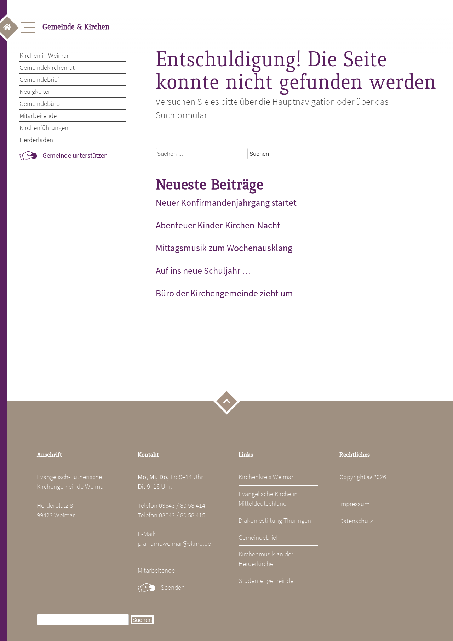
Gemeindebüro (39, 103)
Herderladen (36, 139)
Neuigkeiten (35, 91)
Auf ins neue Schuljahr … (203, 270)
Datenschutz (356, 520)
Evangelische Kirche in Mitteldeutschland (268, 498)
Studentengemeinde (266, 580)
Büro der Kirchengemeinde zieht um (224, 293)
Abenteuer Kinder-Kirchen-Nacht (218, 225)
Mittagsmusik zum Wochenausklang (224, 248)
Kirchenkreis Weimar (266, 476)
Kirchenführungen (43, 127)
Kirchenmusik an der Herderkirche (266, 559)
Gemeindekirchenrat (47, 67)
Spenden (173, 587)
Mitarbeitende (38, 115)
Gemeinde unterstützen (75, 155)
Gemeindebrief (39, 79)
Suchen (142, 619)
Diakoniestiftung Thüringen (275, 520)
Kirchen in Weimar (44, 55)
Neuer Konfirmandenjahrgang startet (226, 202)
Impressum (354, 503)
